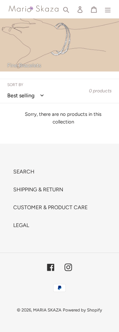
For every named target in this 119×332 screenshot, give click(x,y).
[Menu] (108, 9)
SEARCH (23, 171)
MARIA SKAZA (47, 310)
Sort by (15, 84)
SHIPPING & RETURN (38, 189)
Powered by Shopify (82, 310)
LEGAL (21, 225)
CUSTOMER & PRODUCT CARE (50, 207)
